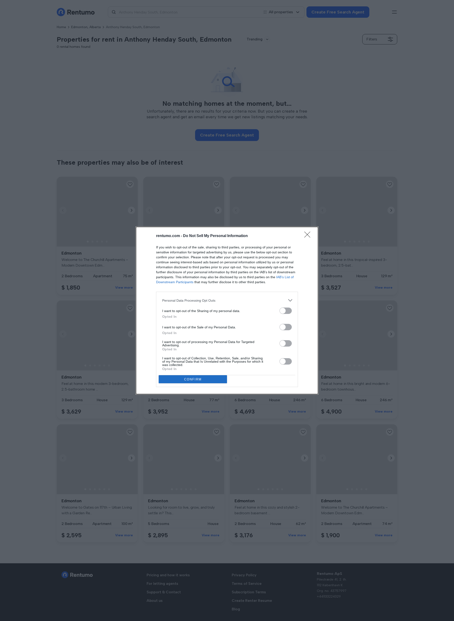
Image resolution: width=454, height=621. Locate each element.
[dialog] (227, 310)
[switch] (285, 311)
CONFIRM (193, 379)
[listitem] (227, 300)
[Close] (308, 236)
